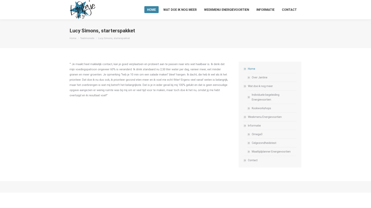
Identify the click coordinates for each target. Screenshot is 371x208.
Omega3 (257, 134)
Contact (253, 160)
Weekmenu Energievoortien (265, 116)
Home (251, 68)
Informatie (254, 125)
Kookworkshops (261, 108)
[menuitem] (151, 9)
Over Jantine (259, 77)
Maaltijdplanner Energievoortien (271, 151)
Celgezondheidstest (264, 142)
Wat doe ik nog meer (260, 86)
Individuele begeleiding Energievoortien (265, 97)
